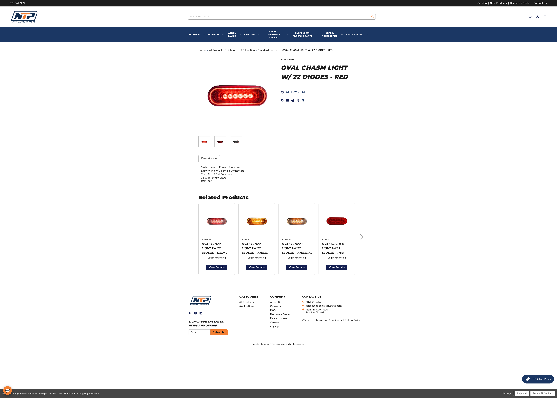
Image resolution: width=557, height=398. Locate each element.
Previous (192, 239)
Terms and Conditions (329, 320)
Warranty (307, 320)
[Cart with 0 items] (544, 17)
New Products (498, 3)
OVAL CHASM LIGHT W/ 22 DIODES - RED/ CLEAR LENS (213, 248)
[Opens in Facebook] (190, 313)
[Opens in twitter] (297, 100)
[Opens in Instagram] (195, 313)
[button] (293, 92)
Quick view (217, 221)
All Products (246, 302)
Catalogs (275, 306)
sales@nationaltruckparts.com (323, 305)
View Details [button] (217, 267)
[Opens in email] (287, 100)
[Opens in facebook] (282, 100)
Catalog (482, 3)
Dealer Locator (279, 318)
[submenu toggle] (203, 34)
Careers (274, 322)
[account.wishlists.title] (530, 17)
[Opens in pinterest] (303, 100)
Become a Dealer (520, 3)
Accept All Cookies (543, 393)
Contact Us (540, 3)
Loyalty (274, 326)
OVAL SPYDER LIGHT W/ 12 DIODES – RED (333, 248)
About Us (275, 302)
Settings (506, 393)
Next (362, 239)
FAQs (273, 310)
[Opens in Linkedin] (200, 313)
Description (209, 158)
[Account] (537, 17)
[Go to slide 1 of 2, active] (274, 276)
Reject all (522, 393)
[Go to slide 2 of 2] (279, 276)
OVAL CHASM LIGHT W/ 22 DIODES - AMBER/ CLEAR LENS (296, 248)
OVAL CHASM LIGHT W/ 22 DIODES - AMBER (255, 248)
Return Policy (352, 320)
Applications (246, 306)
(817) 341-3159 (17, 3)
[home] (201, 300)
